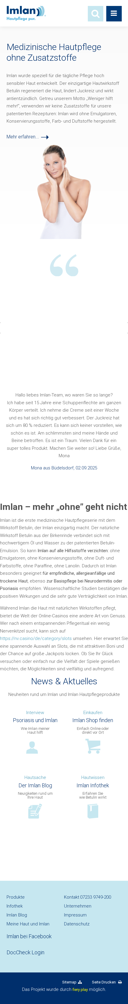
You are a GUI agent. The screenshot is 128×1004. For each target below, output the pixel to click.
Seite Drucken (104, 982)
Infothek (15, 906)
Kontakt (87, 897)
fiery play (80, 989)
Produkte (16, 897)
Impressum (75, 915)
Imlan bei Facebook (29, 936)
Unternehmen (77, 906)
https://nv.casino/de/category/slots (36, 638)
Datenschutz (77, 924)
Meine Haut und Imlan (28, 924)
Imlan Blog (17, 915)
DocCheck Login (25, 952)
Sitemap (69, 982)
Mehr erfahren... (23, 137)
